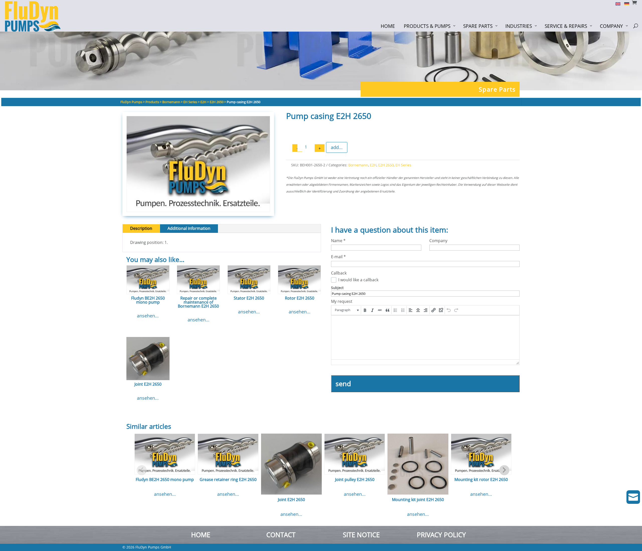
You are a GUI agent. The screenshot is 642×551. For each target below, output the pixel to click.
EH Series (403, 165)
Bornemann (358, 165)
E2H (373, 165)
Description (141, 228)
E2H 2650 (386, 165)
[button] (346, 310)
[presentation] (346, 310)
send (343, 383)
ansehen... (148, 316)
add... (337, 147)
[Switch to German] (624, 4)
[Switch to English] (616, 4)
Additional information (189, 228)
